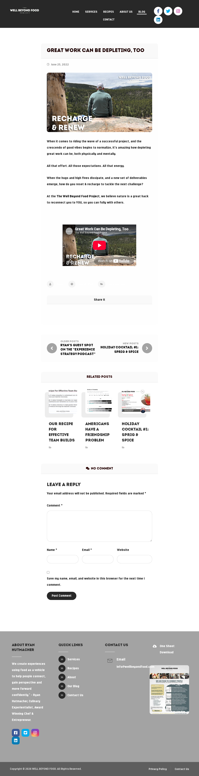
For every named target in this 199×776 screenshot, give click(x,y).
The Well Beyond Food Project (78, 196)
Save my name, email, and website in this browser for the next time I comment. (96, 581)
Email (87, 549)
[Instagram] (178, 11)
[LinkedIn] (158, 19)
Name (52, 549)
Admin (60, 284)
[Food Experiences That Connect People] (24, 10)
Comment (55, 505)
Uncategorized (116, 284)
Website (123, 549)
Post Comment (62, 595)
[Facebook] (158, 11)
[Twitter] (168, 11)
